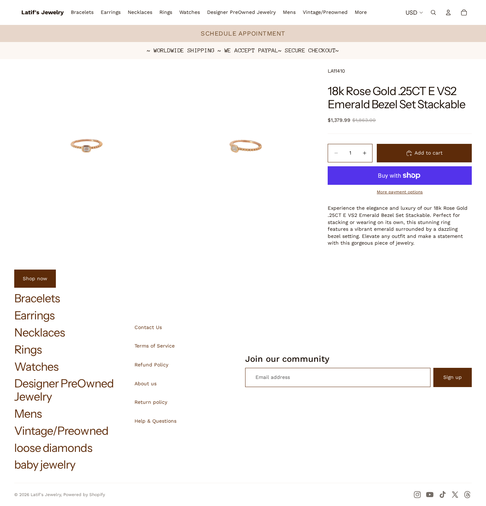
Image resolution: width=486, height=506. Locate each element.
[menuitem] (360, 12)
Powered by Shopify (84, 494)
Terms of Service (154, 346)
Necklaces (39, 332)
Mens (28, 414)
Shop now (35, 278)
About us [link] (145, 383)
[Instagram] (417, 494)
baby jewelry (44, 464)
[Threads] (467, 494)
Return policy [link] (150, 402)
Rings (28, 349)
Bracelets (37, 298)
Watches (36, 367)
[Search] (433, 12)
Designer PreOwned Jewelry (63, 389)
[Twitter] (455, 494)
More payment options (400, 191)
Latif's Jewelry (46, 494)
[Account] (448, 12)
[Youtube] (430, 494)
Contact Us (148, 327)
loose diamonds (53, 448)
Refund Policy (151, 364)
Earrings (34, 315)
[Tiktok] (442, 494)
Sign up (452, 377)
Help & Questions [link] (155, 421)
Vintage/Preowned (61, 431)
